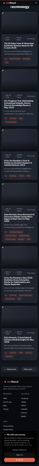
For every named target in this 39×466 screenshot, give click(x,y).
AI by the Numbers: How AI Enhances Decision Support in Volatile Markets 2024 (18, 163)
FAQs (5, 398)
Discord (24, 413)
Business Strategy (24, 235)
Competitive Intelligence (16, 232)
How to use (7, 402)
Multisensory (8, 356)
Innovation (21, 239)
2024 (28, 176)
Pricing (5, 409)
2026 (6, 62)
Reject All (19, 455)
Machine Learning (10, 239)
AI (5, 58)
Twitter (23, 402)
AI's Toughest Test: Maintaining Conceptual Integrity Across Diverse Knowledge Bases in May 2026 (18, 104)
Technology (31, 39)
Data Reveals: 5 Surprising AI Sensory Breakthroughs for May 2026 (19, 339)
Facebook (24, 398)
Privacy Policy (8, 426)
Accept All (19, 460)
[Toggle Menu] (36, 3)
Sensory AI (28, 352)
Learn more (28, 445)
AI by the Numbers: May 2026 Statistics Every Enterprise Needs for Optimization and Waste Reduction (18, 281)
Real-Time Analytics (10, 235)
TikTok (23, 406)
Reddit (23, 416)
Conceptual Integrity (10, 122)
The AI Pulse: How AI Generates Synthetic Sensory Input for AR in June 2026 (19, 45)
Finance (21, 176)
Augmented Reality (15, 58)
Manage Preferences (19, 450)
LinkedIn (24, 409)
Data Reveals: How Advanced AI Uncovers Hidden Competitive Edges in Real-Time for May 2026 (19, 217)
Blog (4, 406)
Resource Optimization (25, 295)
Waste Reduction (9, 299)
